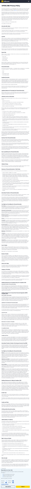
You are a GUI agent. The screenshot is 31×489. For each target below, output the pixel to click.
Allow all (22, 486)
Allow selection (8, 486)
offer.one (15, 10)
